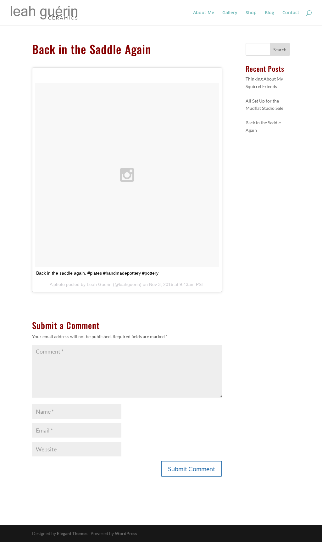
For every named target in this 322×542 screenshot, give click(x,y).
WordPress (126, 533)
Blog (269, 12)
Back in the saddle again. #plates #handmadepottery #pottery (97, 273)
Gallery (229, 12)
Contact (290, 12)
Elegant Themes (72, 533)
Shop (251, 12)
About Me (203, 12)
